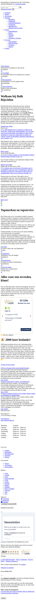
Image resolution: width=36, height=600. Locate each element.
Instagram (6, 500)
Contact (7, 48)
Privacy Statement (21, 559)
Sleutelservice (12, 26)
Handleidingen (12, 31)
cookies (23, 564)
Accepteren (10, 567)
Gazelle (7, 475)
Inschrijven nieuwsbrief (8, 504)
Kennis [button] (7, 30)
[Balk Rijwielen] (6, 9)
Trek (6, 492)
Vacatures (11, 45)
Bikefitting (11, 19)
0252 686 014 (5, 418)
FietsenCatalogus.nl (12, 561)
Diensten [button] (7, 18)
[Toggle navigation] (13, 9)
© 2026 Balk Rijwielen (8, 559)
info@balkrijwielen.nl (7, 420)
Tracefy (10, 36)
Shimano (11, 35)
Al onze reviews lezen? (8, 364)
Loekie (7, 482)
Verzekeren (11, 24)
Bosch (10, 33)
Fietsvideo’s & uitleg (14, 38)
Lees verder (4, 380)
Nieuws (10, 46)
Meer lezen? (4, 200)
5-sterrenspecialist (20, 4)
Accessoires (8, 16)
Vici (6, 494)
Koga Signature (9, 478)
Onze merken (12, 41)
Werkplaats (11, 21)
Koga (6, 477)
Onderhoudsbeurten (14, 23)
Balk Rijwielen (13, 43)
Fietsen (7, 14)
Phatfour (7, 487)
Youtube (5, 502)
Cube (6, 473)
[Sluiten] (1, 575)
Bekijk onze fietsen (6, 164)
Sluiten (3, 598)
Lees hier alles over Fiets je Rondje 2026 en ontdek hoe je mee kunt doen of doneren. (17, 592)
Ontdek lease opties (7, 126)
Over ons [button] (7, 40)
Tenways (7, 490)
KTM (6, 480)
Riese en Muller (9, 489)
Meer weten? (5, 151)
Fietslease (7, 13)
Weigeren (4, 567)
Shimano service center (15, 28)
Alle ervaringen (7, 332)
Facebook (6, 499)
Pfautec (7, 485)
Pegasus (7, 483)
